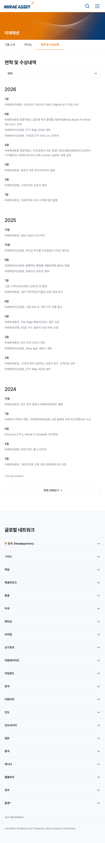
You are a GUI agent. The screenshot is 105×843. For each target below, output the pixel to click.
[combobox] (52, 73)
